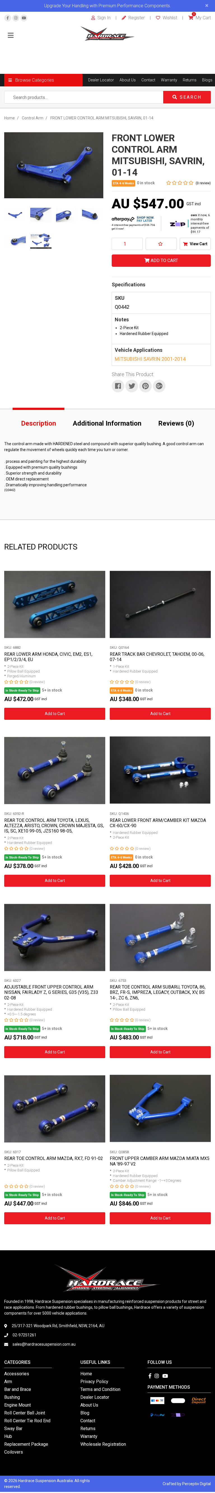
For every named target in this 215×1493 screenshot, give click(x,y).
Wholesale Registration (103, 1444)
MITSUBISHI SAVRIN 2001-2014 (150, 359)
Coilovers (13, 1452)
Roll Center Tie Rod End (27, 1420)
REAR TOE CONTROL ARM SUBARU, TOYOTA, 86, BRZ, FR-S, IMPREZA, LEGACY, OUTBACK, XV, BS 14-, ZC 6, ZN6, (157, 992)
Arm (8, 1381)
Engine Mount (17, 1405)
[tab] (38, 422)
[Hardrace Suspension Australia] (107, 33)
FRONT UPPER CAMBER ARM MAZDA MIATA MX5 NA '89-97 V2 (159, 1161)
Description (38, 423)
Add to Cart (163, 260)
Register (136, 17)
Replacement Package (26, 1444)
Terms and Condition (100, 1389)
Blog (84, 1413)
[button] (43, 80)
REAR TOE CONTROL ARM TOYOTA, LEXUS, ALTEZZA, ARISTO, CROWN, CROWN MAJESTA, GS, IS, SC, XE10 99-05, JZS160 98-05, (54, 826)
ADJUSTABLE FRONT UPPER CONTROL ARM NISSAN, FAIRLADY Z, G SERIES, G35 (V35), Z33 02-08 (51, 992)
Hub (8, 1436)
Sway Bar (13, 1428)
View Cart (198, 244)
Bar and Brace (17, 1389)
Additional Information (107, 423)
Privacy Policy (94, 1381)
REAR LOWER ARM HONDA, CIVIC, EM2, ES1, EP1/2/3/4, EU (48, 657)
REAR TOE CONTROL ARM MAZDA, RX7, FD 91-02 (53, 1158)
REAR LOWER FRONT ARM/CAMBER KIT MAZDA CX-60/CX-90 (158, 823)
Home (86, 1373)
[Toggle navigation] (10, 36)
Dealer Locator (101, 80)
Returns (190, 80)
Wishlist (169, 17)
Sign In (103, 17)
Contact (148, 80)
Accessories (16, 1373)
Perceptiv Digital (196, 1484)
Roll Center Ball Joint (24, 1413)
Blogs (207, 80)
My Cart (202, 17)
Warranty (169, 80)
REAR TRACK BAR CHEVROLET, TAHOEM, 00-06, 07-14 (157, 657)
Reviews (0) (176, 423)
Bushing (12, 1397)
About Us (128, 80)
